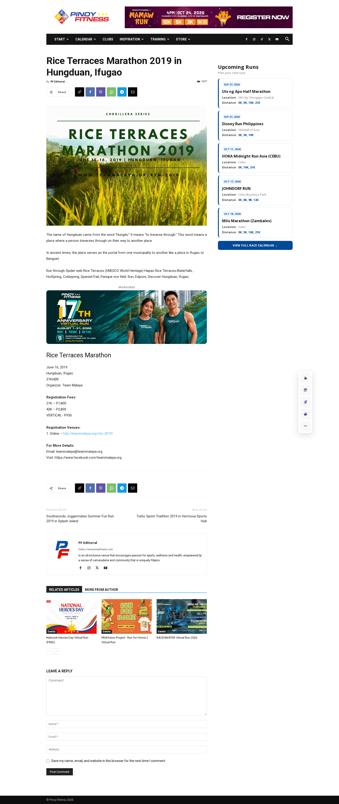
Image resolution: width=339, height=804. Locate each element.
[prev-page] (49, 651)
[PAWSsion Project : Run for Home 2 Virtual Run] (126, 616)
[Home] (305, 378)
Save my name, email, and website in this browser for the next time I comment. (108, 761)
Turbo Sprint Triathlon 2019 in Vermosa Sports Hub (172, 518)
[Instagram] (254, 39)
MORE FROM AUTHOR (101, 590)
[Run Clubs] (305, 414)
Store (181, 39)
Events (51, 631)
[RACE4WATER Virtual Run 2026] (182, 616)
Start (59, 39)
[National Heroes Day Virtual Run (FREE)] (71, 616)
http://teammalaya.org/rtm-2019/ (88, 433)
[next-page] (56, 651)
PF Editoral (58, 81)
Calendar (83, 39)
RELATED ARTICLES (64, 590)
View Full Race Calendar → (255, 245)
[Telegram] (122, 92)
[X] (269, 39)
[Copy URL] (79, 92)
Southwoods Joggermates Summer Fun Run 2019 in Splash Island (80, 518)
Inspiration (130, 39)
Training (158, 39)
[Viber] (100, 92)
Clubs (108, 39)
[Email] (132, 92)
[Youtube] (277, 39)
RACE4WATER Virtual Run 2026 (177, 637)
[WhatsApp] (111, 92)
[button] (287, 39)
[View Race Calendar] (305, 390)
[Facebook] (246, 39)
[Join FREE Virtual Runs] (305, 402)
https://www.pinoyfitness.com (95, 549)
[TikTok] (261, 39)
